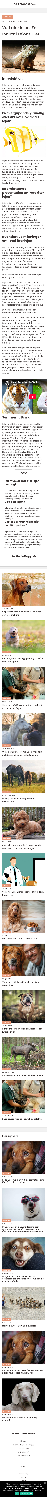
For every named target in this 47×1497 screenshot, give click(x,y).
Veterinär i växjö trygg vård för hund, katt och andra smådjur (22, 707)
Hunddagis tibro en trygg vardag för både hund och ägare (23, 660)
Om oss (23, 1477)
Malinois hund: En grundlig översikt (19, 1326)
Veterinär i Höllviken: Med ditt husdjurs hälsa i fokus (20, 984)
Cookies (24, 1481)
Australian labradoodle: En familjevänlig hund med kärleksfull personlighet (21, 847)
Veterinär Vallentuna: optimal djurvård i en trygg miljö (23, 893)
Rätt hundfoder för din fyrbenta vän (19, 938)
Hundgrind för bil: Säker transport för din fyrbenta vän (22, 1030)
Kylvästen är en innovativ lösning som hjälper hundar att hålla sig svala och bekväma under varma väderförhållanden (22, 1229)
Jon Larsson (24, 21)
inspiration (6, 605)
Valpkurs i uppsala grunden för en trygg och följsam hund (21, 613)
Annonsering (23, 1474)
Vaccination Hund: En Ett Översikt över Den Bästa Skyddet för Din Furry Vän (23, 1371)
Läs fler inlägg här (23, 556)
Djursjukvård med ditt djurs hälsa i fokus (22, 1119)
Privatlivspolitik (27, 1494)
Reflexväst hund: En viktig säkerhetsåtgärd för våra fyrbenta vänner (23, 1181)
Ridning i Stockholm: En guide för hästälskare (18, 800)
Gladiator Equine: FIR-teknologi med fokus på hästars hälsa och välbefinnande (23, 753)
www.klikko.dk (25, 1455)
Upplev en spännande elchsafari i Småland (23, 1075)
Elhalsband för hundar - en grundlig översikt (19, 1418)
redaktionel (7, 17)
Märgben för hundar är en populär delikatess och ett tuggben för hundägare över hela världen (23, 1278)
